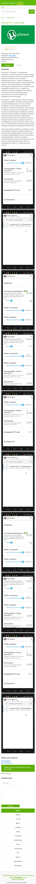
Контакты (18, 877)
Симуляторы (18, 840)
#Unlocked (8, 773)
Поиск (31, 11)
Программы (12, 55)
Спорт (18, 831)
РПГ (18, 853)
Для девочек (18, 861)
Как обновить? (6, 761)
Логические (18, 848)
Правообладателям (18, 879)
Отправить (10, 806)
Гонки (18, 844)
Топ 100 (18, 819)
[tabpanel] (18, 300)
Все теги (31, 875)
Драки (18, 823)
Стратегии (18, 836)
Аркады (18, 814)
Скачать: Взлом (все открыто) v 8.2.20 (17, 767)
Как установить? (6, 763)
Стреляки (18, 827)
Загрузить (7, 65)
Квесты (18, 857)
